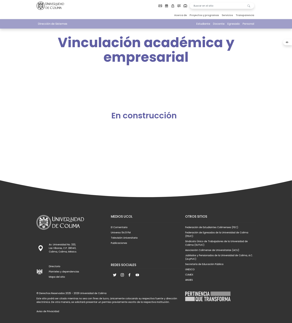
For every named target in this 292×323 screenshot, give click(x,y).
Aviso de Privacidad (47, 311)
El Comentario (119, 227)
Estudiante (203, 24)
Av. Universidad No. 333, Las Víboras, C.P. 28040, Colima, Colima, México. (63, 248)
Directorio (54, 266)
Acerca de (180, 15)
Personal (248, 24)
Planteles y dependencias (64, 271)
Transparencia (245, 15)
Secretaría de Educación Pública (204, 264)
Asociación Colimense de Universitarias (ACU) (212, 250)
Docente (219, 24)
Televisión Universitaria (124, 237)
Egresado (233, 24)
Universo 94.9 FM (121, 232)
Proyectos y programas (204, 15)
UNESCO (190, 269)
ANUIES (189, 280)
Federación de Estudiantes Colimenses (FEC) (211, 227)
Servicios (227, 15)
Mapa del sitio (57, 277)
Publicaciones (119, 243)
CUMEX (189, 274)
